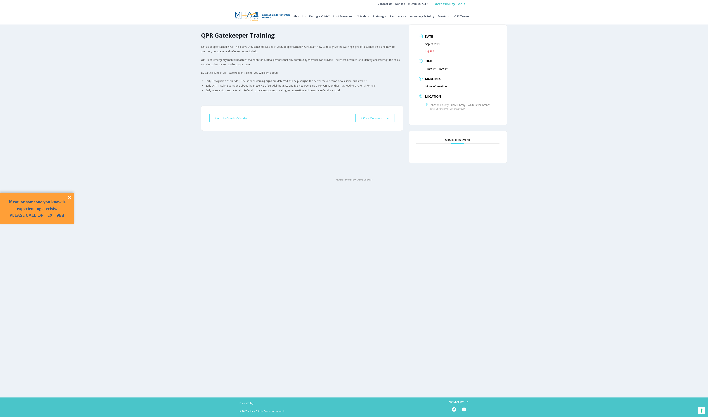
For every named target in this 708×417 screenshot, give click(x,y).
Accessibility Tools (450, 4)
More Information (436, 86)
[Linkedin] (464, 409)
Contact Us (385, 4)
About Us (299, 16)
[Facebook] (454, 409)
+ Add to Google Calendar (231, 118)
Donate (400, 4)
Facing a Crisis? (319, 16)
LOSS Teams (461, 16)
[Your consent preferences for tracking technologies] (701, 410)
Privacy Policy (247, 403)
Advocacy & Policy (422, 16)
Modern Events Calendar (360, 179)
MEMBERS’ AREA (418, 4)
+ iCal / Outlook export (375, 118)
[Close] (69, 197)
